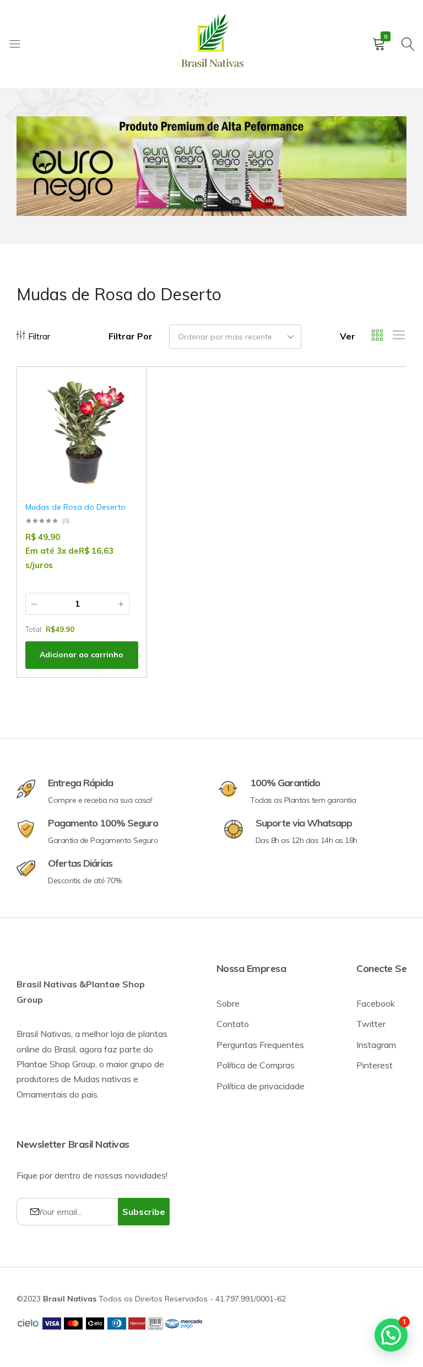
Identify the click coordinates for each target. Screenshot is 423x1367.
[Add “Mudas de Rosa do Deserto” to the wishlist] (124, 391)
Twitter (371, 1023)
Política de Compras (255, 1065)
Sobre (228, 1003)
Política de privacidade (260, 1086)
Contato (232, 1023)
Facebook (375, 1003)
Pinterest (374, 1065)
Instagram (376, 1044)
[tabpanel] (211, 166)
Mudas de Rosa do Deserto (75, 507)
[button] (124, 419)
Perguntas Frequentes (260, 1044)
